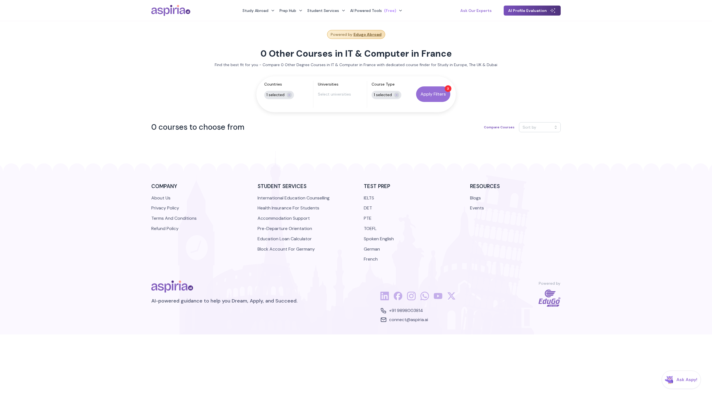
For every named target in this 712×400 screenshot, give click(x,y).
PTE (368, 218)
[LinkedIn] (384, 299)
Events (477, 208)
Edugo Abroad (367, 34)
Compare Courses (499, 127)
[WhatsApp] (424, 299)
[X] (451, 299)
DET (368, 208)
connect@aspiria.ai (408, 319)
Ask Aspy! (686, 379)
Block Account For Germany (286, 249)
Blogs (475, 198)
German (372, 249)
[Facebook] (398, 299)
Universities (328, 84)
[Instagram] (411, 299)
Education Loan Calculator (285, 239)
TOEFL (370, 228)
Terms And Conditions (174, 218)
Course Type (383, 84)
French (371, 259)
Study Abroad (255, 10)
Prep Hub (288, 10)
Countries (273, 84)
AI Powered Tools (373, 10)
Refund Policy (165, 228)
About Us (160, 198)
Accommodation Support (284, 218)
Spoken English (379, 239)
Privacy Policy (165, 208)
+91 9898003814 (406, 310)
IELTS (369, 198)
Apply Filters (433, 94)
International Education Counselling (294, 198)
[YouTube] (438, 299)
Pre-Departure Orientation (285, 228)
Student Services (323, 10)
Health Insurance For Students (288, 208)
